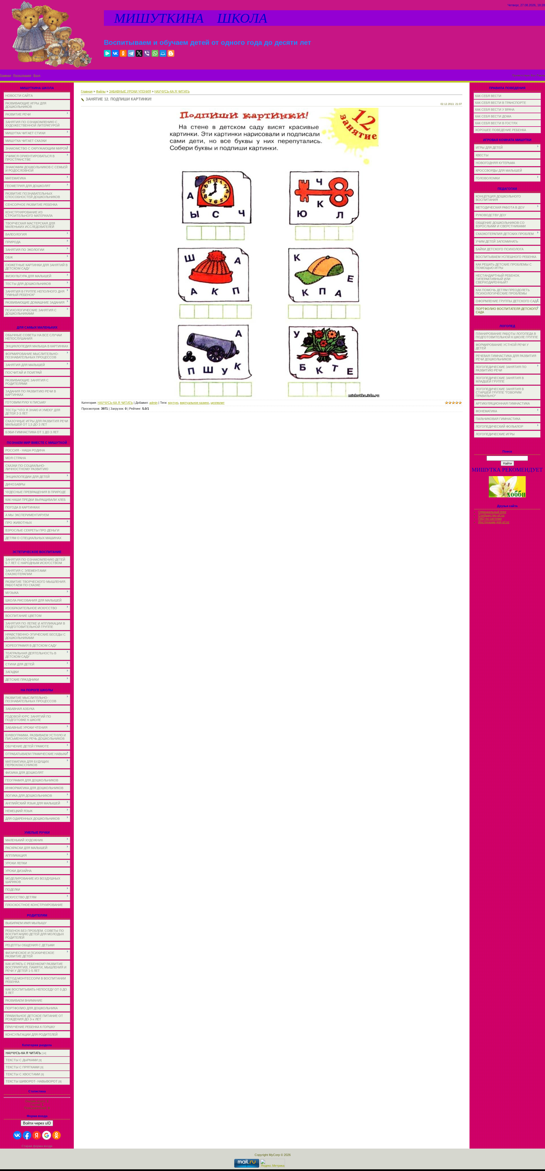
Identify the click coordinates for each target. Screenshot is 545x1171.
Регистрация (22, 75)
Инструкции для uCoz (494, 522)
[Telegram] (131, 53)
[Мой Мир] (163, 53)
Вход (36, 75)
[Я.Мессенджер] (107, 53)
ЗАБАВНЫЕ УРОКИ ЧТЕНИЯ (130, 91)
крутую (173, 402)
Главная (5, 75)
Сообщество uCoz (491, 515)
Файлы (101, 91)
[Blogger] (170, 53)
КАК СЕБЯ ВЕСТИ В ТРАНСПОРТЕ (500, 102)
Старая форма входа (37, 1146)
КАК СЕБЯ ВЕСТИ (488, 96)
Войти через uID (37, 1123)
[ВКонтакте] (115, 53)
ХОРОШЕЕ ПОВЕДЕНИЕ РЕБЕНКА (500, 130)
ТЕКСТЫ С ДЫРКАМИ (22, 1060)
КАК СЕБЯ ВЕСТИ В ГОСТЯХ (496, 123)
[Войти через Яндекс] (36, 1135)
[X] (139, 53)
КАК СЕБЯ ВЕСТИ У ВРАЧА (494, 109)
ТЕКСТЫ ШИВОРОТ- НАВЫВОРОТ (32, 1081)
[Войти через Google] (46, 1135)
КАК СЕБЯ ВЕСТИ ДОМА (493, 116)
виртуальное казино (194, 402)
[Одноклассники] (123, 53)
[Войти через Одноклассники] (56, 1135)
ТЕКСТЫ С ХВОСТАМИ (23, 1074)
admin (153, 402)
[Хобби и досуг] (507, 496)
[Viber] (147, 53)
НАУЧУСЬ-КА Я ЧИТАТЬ (23, 1053)
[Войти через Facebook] (27, 1135)
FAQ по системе (490, 518)
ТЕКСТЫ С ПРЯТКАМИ (22, 1067)
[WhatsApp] (155, 53)
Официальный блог (492, 512)
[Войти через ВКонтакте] (17, 1135)
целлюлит (218, 402)
